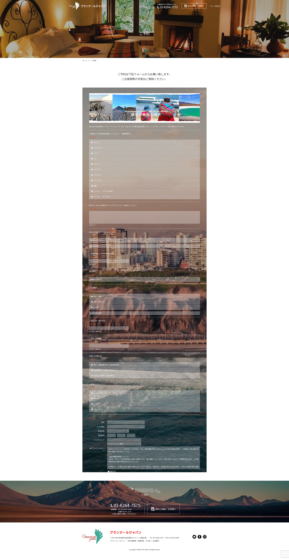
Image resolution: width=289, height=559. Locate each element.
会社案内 (156, 541)
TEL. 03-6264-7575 (157, 538)
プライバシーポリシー (118, 541)
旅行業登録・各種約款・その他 (139, 541)
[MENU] (215, 6)
